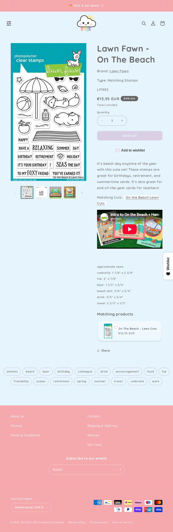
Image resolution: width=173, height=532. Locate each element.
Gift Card (94, 445)
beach (30, 371)
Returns (93, 435)
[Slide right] (81, 192)
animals (12, 371)
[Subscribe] (119, 470)
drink (104, 371)
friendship (21, 381)
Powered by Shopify (51, 522)
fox (164, 371)
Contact (93, 416)
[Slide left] (15, 192)
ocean (40, 381)
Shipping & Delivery (102, 426)
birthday (64, 371)
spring (81, 381)
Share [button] (105, 350)
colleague (85, 371)
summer (100, 381)
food (150, 371)
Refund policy (77, 522)
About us (17, 416)
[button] (9, 23)
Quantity (103, 112)
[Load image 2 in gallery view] (41, 192)
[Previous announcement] (8, 5)
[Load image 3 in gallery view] (55, 192)
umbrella (137, 381)
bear (46, 371)
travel (118, 381)
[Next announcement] (164, 5)
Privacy (16, 426)
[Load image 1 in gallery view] (27, 192)
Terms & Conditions (25, 435)
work (155, 381)
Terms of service (122, 522)
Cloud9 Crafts (29, 522)
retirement (61, 381)
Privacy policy (99, 522)
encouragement (127, 371)
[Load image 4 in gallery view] (70, 192)
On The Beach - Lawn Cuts (137, 328)
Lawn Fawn (119, 71)
